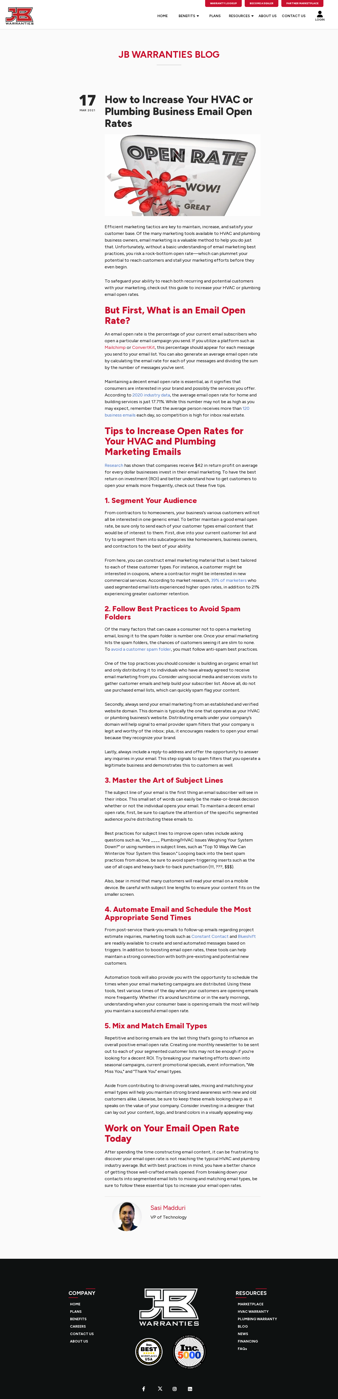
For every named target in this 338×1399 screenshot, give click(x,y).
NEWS (243, 1334)
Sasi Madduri (168, 1207)
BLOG (243, 1326)
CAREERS (78, 1326)
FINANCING (248, 1341)
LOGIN (320, 19)
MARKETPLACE (251, 1304)
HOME (162, 16)
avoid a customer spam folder (141, 649)
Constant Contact (210, 936)
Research (114, 465)
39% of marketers (229, 580)
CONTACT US (294, 16)
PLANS (215, 16)
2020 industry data (151, 395)
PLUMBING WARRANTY (257, 1319)
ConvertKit (143, 347)
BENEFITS (187, 16)
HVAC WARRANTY (253, 1312)
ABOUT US (268, 16)
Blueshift (247, 936)
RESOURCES (239, 16)
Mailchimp (115, 347)
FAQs (242, 1349)
